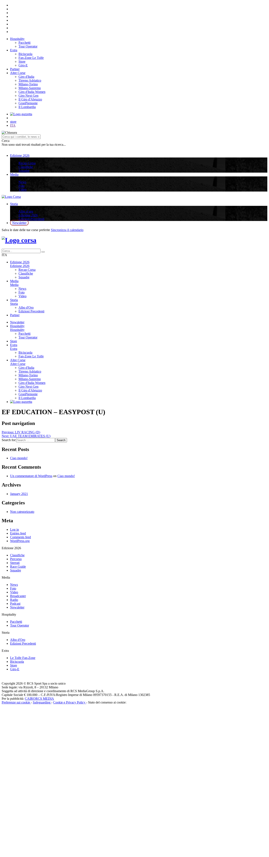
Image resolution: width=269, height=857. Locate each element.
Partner (15, 69)
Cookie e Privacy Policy (69, 702)
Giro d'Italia (26, 76)
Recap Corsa (27, 163)
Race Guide (18, 566)
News (22, 182)
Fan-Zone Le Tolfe (31, 58)
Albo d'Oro (26, 307)
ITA (13, 125)
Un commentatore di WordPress (31, 476)
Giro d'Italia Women (31, 92)
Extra (13, 50)
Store (21, 61)
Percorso (16, 559)
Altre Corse (17, 73)
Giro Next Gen (28, 95)
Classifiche (25, 167)
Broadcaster (18, 596)
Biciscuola (25, 54)
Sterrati (15, 563)
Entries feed (18, 533)
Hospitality (17, 39)
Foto (21, 186)
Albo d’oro (25, 211)
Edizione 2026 (19, 155)
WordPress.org (20, 541)
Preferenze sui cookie (16, 702)
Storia (14, 204)
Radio (14, 600)
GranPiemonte (28, 103)
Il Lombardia (27, 107)
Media (14, 174)
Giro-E (23, 65)
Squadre (23, 170)
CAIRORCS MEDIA (39, 698)
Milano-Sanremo (29, 88)
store (13, 121)
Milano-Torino (28, 84)
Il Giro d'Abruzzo (30, 99)
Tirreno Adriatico (29, 80)
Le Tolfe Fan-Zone (22, 658)
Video (22, 189)
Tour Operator (27, 46)
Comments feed (20, 537)
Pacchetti (24, 42)
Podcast (15, 603)
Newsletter (19, 223)
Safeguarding (42, 702)
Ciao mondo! (19, 458)
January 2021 (19, 494)
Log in (14, 529)
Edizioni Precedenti (31, 219)
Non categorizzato (22, 511)
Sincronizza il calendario (67, 230)
